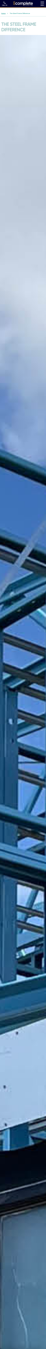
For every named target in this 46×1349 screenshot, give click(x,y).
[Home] (23, 3)
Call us (4, 5)
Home (3, 13)
